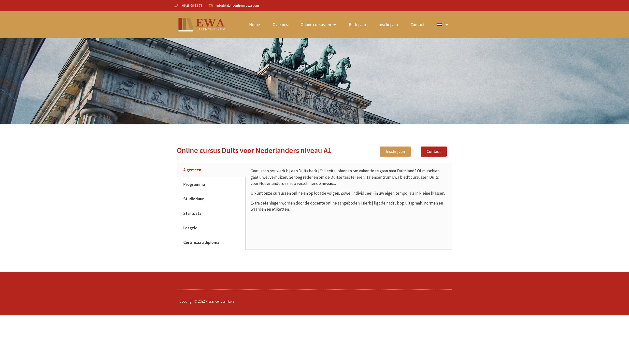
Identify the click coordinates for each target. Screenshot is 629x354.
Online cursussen (316, 24)
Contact (418, 24)
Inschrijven (388, 24)
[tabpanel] (349, 192)
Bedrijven (357, 24)
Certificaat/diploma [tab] (201, 242)
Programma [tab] (194, 184)
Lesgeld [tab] (190, 228)
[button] (395, 152)
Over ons (280, 24)
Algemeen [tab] (192, 170)
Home (254, 24)
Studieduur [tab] (193, 199)
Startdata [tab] (192, 213)
